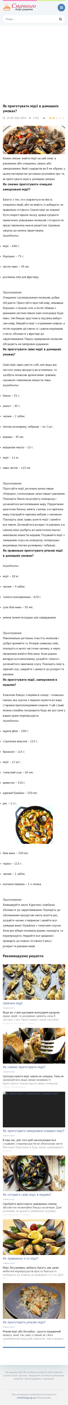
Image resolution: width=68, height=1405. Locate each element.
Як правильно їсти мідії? (20, 1258)
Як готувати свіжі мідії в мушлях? (27, 1195)
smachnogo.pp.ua (26, 1397)
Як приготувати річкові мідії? (24, 1322)
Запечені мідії (13, 1003)
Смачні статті (9, 1008)
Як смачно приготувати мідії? (24, 1067)
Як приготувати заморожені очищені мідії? (33, 1131)
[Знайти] (60, 19)
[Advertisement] (34, 62)
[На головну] (20, 7)
